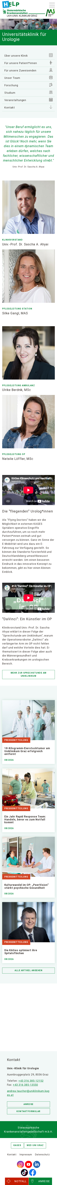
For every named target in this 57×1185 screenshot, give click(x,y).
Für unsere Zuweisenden (20, 70)
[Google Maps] (28, 1016)
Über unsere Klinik (16, 55)
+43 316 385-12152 (30, 1080)
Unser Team (12, 77)
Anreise (28, 1104)
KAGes (17, 1145)
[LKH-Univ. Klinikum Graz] (10, 4)
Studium (9, 92)
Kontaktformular (28, 1111)
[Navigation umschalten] (52, 5)
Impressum (25, 1154)
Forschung (11, 85)
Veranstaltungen (15, 100)
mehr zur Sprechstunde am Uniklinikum (28, 674)
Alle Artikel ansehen (28, 970)
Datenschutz (42, 1154)
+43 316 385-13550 (25, 1084)
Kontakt (9, 107)
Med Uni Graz (35, 1145)
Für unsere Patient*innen (20, 63)
